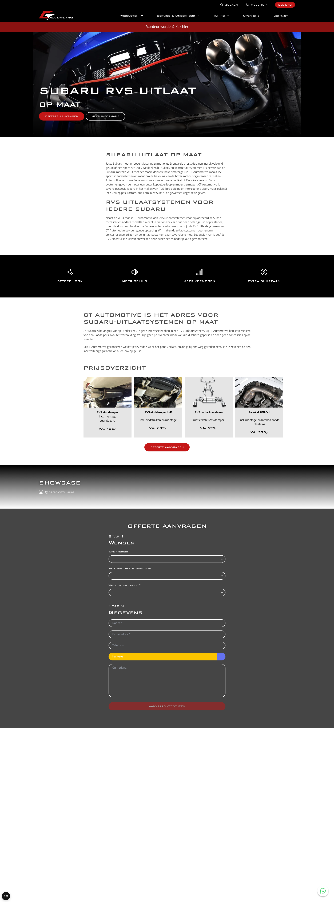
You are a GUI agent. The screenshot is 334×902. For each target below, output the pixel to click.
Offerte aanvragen (61, 116)
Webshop (259, 4)
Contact (280, 15)
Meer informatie (105, 116)
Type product (118, 551)
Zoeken (231, 4)
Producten (129, 15)
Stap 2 (116, 606)
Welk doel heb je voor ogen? (131, 568)
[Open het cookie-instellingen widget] (6, 896)
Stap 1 (116, 536)
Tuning (219, 15)
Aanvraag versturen (167, 706)
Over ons (251, 15)
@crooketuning (59, 492)
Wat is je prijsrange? (125, 585)
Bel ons (285, 4)
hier (185, 26)
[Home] (56, 15)
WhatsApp (322, 890)
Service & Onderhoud (176, 15)
